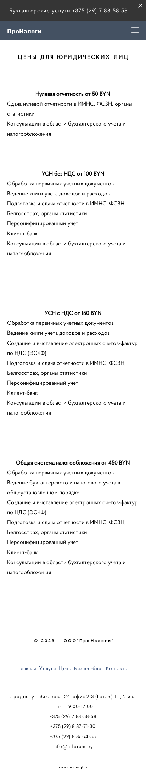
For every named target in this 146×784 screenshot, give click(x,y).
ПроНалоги (24, 31)
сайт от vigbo (73, 767)
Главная (27, 668)
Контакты (117, 668)
